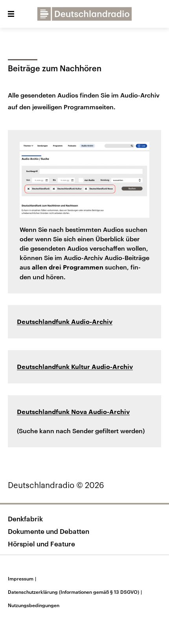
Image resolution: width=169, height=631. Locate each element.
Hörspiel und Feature (41, 544)
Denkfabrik (25, 519)
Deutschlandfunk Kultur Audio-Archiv (75, 367)
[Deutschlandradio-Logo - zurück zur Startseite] (84, 14)
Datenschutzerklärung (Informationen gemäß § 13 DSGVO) (75, 592)
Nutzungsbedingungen (33, 605)
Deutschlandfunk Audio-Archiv (64, 322)
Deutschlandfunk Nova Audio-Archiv (73, 412)
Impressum (22, 578)
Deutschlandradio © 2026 (56, 485)
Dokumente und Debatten (48, 531)
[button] (11, 14)
